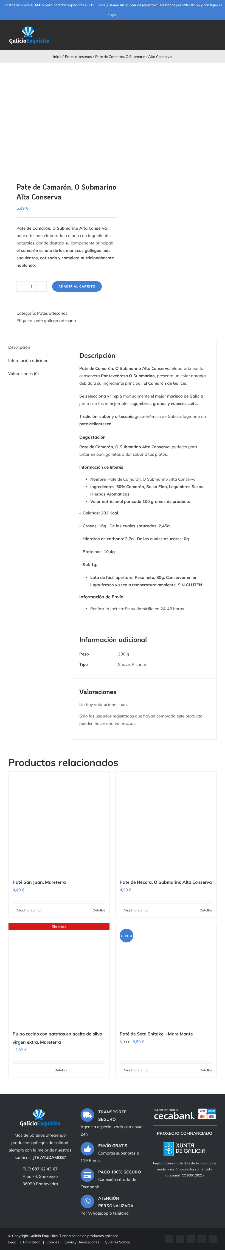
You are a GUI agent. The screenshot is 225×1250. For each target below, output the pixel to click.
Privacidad (32, 1242)
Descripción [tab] (19, 347)
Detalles (99, 910)
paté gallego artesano (55, 320)
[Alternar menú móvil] (214, 31)
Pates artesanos (52, 313)
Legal (12, 1242)
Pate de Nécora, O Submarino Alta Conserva (166, 882)
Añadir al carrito (76, 286)
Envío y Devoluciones (82, 1242)
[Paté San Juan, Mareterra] (59, 822)
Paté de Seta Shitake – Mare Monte (156, 1034)
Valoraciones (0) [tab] (23, 373)
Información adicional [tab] (29, 360)
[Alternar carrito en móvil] (205, 31)
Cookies (52, 1242)
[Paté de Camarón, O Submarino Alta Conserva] (58, 118)
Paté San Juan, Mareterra (39, 882)
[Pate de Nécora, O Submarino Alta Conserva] (166, 822)
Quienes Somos (117, 1242)
